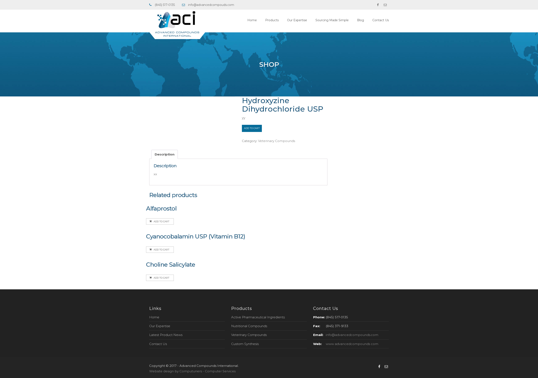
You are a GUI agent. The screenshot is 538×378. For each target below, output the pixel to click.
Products (272, 20)
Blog (360, 20)
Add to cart (252, 128)
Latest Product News (165, 335)
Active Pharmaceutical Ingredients (258, 317)
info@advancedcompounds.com (352, 335)
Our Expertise (297, 20)
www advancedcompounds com (352, 344)
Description (164, 154)
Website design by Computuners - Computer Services (192, 371)
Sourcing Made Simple (332, 20)
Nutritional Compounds (249, 326)
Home (252, 20)
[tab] (164, 154)
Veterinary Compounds (276, 141)
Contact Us (380, 20)
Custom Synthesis (245, 344)
